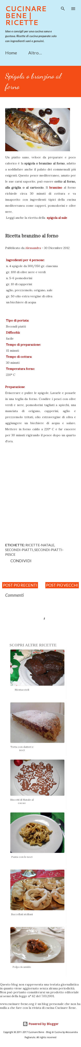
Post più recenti (20, 585)
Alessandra (33, 248)
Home (11, 52)
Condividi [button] (21, 560)
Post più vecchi (62, 585)
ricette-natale (39, 545)
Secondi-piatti (19, 550)
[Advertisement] (40, 495)
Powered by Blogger (43, 1024)
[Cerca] (62, 7)
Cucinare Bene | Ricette (25, 15)
